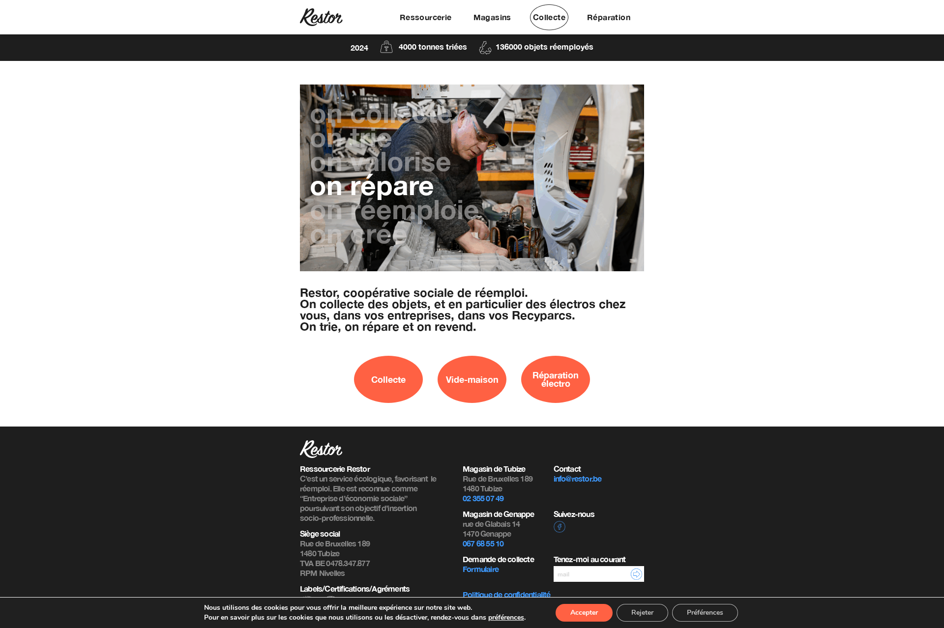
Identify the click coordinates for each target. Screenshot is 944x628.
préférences (506, 617)
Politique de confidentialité (507, 594)
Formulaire (481, 568)
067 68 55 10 (483, 543)
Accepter (584, 612)
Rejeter (642, 612)
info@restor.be (578, 478)
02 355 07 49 (483, 498)
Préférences (705, 612)
